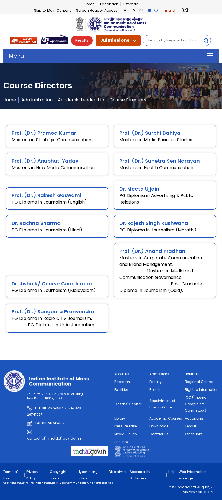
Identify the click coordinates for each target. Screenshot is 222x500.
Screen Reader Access (96, 10)
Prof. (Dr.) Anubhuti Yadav (45, 160)
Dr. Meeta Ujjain (139, 188)
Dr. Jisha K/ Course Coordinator (52, 283)
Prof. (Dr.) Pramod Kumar (44, 133)
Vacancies (194, 418)
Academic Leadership (81, 100)
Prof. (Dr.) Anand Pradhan (152, 251)
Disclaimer (117, 471)
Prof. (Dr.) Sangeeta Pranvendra (53, 311)
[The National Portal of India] (89, 451)
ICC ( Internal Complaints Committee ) (196, 404)
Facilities (121, 389)
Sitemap (130, 4)
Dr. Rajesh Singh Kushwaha (153, 223)
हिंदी (185, 10)
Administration (37, 100)
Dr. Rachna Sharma (36, 223)
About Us (121, 374)
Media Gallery (125, 434)
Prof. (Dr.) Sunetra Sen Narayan (159, 160)
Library (119, 418)
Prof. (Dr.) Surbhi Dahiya (150, 133)
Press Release (125, 426)
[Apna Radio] (54, 40)
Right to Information (201, 389)
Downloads (158, 426)
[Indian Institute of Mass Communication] (111, 24)
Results (82, 40)
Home (89, 4)
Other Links (194, 434)
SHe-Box (121, 442)
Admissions (115, 40)
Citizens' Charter (127, 404)
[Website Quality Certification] (133, 451)
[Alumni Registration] (23, 40)
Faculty (155, 381)
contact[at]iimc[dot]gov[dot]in (54, 438)
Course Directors (128, 100)
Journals (192, 374)
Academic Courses (165, 418)
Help (171, 471)
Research (122, 381)
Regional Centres (199, 381)
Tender (190, 426)
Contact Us (158, 434)
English (171, 10)
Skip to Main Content (52, 10)
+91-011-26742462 (49, 423)
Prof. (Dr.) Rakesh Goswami (46, 195)
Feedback (109, 4)
